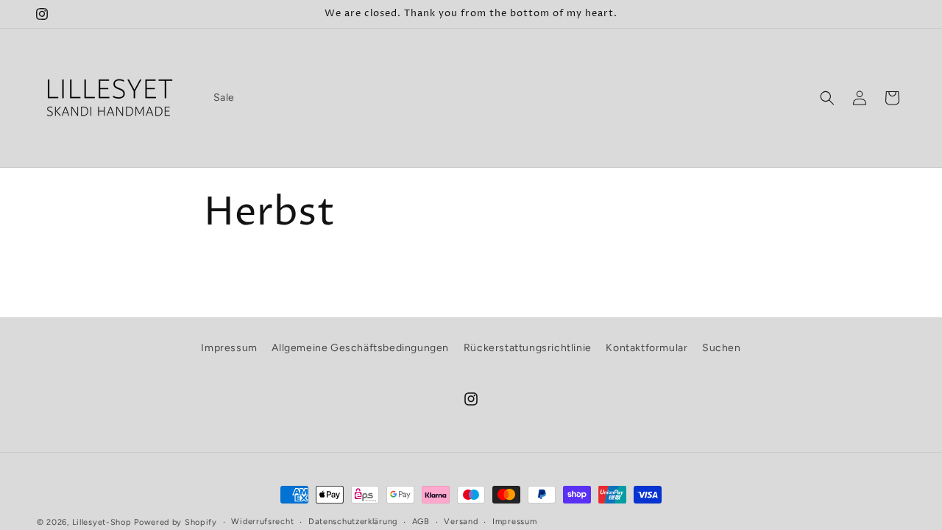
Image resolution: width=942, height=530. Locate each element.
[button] (827, 98)
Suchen (721, 348)
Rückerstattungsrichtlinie (528, 348)
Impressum (229, 348)
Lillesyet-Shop (102, 522)
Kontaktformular (646, 348)
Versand (461, 521)
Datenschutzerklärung (352, 521)
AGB (421, 521)
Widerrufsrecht (262, 521)
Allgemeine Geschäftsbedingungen (360, 348)
